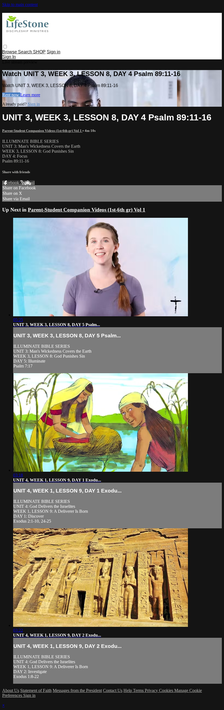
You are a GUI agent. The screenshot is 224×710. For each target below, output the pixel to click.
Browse (10, 52)
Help (128, 690)
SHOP (39, 52)
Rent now (11, 94)
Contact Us (112, 690)
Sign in (53, 52)
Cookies (166, 690)
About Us (10, 690)
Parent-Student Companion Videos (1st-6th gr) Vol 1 (42, 131)
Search (25, 52)
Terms (139, 690)
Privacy (152, 690)
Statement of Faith (36, 690)
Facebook (11, 182)
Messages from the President (77, 690)
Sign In (9, 56)
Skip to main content (20, 4)
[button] (5, 46)
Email (30, 182)
